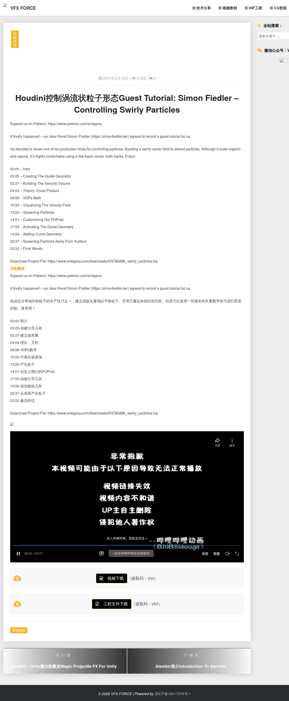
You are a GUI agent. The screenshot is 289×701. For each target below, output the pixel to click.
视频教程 (229, 7)
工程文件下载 (115, 603)
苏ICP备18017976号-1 (172, 693)
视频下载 (115, 578)
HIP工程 (255, 7)
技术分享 (203, 7)
